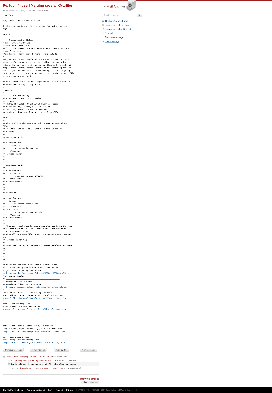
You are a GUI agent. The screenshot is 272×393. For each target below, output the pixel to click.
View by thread (38, 350)
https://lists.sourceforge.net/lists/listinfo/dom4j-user (37, 287)
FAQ (50, 390)
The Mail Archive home (116, 21)
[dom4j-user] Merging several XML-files (27, 357)
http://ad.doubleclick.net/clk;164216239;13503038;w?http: (38, 273)
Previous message (13, 350)
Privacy (69, 390)
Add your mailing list (36, 390)
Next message (88, 350)
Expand (109, 33)
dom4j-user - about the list (118, 29)
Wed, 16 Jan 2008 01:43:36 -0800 (34, 11)
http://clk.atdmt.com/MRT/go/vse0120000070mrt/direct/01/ (35, 298)
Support (59, 390)
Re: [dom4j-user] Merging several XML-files (34, 360)
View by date (62, 350)
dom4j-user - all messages (118, 25)
